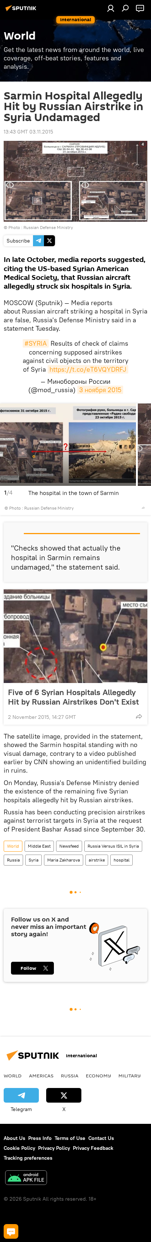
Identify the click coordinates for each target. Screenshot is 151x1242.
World (13, 846)
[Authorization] (110, 8)
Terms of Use (70, 1138)
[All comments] (11, 1231)
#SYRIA (36, 343)
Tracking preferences (28, 1158)
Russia (13, 860)
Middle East (39, 846)
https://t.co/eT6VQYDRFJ (87, 369)
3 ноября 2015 (100, 390)
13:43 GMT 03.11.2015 (28, 131)
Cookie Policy (19, 1148)
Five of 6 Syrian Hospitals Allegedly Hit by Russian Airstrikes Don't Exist (73, 696)
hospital (121, 860)
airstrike (97, 860)
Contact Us (101, 1138)
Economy (98, 1075)
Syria (33, 860)
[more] (143, 508)
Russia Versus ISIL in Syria (113, 846)
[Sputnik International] (22, 11)
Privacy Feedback (93, 1148)
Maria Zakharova (63, 860)
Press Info (40, 1138)
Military (129, 1075)
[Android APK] (26, 1178)
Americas (41, 1075)
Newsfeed (69, 846)
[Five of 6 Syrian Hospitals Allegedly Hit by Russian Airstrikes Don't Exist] (75, 636)
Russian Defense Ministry (48, 227)
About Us (14, 1138)
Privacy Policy (54, 1148)
